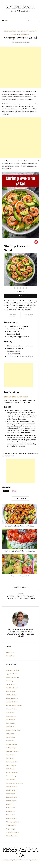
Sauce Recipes (10, 793)
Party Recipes (10, 779)
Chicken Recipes (11, 695)
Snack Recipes (10, 811)
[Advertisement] (20, 67)
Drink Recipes (10, 719)
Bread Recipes (10, 684)
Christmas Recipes (12, 698)
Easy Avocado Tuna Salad (19, 576)
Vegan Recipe (10, 829)
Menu (6, 20)
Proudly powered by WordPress (11, 860)
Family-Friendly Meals (13, 730)
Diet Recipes (10, 712)
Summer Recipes (11, 818)
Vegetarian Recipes (12, 832)
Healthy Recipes (11, 744)
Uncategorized (11, 825)
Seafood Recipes (11, 797)
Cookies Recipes (11, 702)
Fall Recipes (10, 726)
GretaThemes (35, 860)
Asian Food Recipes (12, 677)
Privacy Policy (10, 656)
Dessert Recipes (11, 709)
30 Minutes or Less (10, 31)
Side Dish (9, 804)
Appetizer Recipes (12, 674)
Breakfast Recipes (12, 688)
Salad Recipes (15, 34)
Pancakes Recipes (12, 776)
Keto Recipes (10, 755)
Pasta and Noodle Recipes (14, 783)
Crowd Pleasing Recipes (14, 705)
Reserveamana (20, 7)
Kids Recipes (10, 758)
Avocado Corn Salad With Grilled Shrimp (19, 526)
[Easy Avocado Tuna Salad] (19, 564)
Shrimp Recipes (25, 34)
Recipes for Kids (11, 786)
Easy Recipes (21, 31)
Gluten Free (10, 741)
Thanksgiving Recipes (13, 822)
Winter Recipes (11, 836)
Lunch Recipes (11, 765)
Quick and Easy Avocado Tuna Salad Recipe (19, 551)
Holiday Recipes (11, 748)
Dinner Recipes (11, 716)
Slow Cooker (10, 808)
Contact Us (10, 652)
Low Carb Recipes (31, 31)
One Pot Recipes (11, 772)
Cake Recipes (10, 691)
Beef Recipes (10, 681)
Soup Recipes (10, 815)
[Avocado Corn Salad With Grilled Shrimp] (19, 514)
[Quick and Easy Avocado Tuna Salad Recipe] (19, 539)
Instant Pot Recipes (12, 751)
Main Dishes (10, 769)
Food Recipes (10, 737)
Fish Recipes (10, 733)
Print (20, 295)
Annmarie (17, 42)
